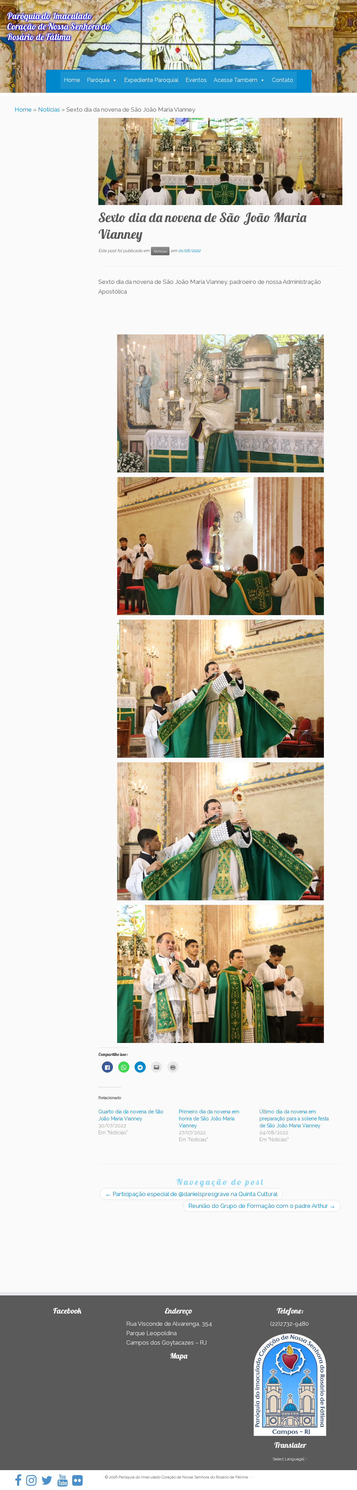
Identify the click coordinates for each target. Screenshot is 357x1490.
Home (72, 80)
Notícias (49, 109)
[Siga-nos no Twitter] (49, 1480)
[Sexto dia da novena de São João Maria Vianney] (220, 161)
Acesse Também (235, 80)
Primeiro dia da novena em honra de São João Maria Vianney (209, 1118)
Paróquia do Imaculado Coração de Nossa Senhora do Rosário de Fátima (183, 1477)
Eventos (196, 80)
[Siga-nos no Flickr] (79, 1480)
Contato (282, 80)
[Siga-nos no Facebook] (20, 1480)
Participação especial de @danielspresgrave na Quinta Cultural (191, 1193)
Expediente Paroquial (151, 80)
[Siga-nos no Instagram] (33, 1480)
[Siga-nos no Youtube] (64, 1480)
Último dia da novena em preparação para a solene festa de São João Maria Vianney (294, 1118)
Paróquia (98, 80)
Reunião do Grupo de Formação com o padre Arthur (261, 1205)
